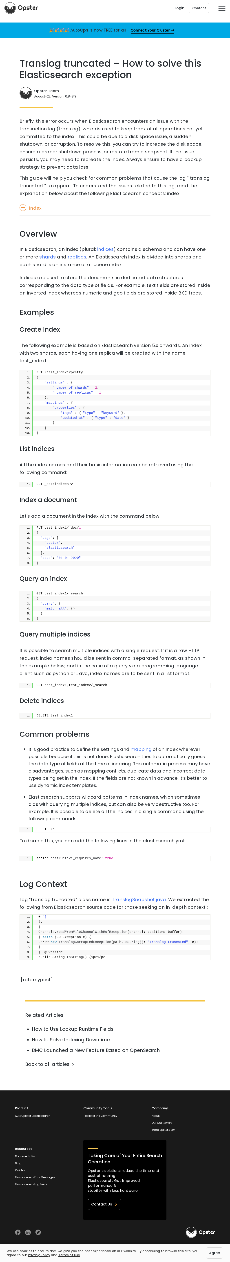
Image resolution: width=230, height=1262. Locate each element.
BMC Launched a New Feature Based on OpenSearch (96, 1050)
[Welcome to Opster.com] (200, 1232)
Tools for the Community (100, 1116)
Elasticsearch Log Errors (31, 1184)
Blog (18, 1163)
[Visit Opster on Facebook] (18, 1232)
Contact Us (101, 1204)
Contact (199, 8)
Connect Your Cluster (150, 30)
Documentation (26, 1156)
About (156, 1116)
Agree (214, 1252)
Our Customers (162, 1123)
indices (105, 249)
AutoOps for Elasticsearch (32, 1116)
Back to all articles (47, 1064)
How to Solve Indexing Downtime (71, 1039)
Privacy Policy (39, 1255)
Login (179, 8)
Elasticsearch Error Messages (35, 1177)
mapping (141, 749)
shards (47, 257)
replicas (77, 257)
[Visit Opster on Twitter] (38, 1232)
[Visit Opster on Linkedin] (28, 1232)
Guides (20, 1170)
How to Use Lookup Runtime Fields (72, 1029)
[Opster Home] (21, 8)
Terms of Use (69, 1255)
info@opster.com (163, 1130)
